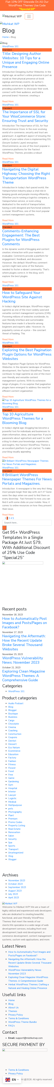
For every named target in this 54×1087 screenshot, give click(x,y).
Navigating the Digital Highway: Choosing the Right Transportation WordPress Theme (26, 176)
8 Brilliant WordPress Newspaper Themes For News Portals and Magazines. (27, 479)
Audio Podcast (15, 703)
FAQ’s (11, 1025)
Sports (11, 845)
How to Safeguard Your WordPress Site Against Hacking (22, 297)
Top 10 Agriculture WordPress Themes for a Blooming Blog (22, 418)
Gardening (13, 781)
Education (13, 754)
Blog (10, 706)
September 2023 (17, 887)
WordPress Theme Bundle (22, 1022)
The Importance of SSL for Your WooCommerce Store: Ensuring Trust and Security (25, 116)
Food (11, 771)
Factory (12, 757)
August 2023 (15, 890)
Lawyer (12, 795)
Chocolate (13, 723)
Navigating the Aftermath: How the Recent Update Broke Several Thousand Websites (24, 642)
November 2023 (16, 880)
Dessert (12, 744)
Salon (11, 835)
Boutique (13, 713)
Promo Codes (15, 822)
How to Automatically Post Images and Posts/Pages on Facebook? (24, 623)
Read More (8, 101)
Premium (12, 818)
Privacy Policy (15, 1014)
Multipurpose (15, 805)
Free (10, 774)
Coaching (12, 730)
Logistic (12, 798)
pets (10, 808)
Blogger (12, 710)
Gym (10, 784)
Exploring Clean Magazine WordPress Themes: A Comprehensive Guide (23, 675)
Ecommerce (14, 750)
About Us (13, 1007)
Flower (12, 767)
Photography (15, 811)
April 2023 (13, 897)
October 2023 (15, 883)
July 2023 (13, 894)
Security (12, 839)
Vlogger (12, 859)
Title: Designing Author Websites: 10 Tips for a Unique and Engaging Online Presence (25, 60)
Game (11, 778)
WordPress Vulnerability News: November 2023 (22, 660)
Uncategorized (15, 852)
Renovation (14, 832)
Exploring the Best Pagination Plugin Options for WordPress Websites (26, 354)
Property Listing (16, 825)
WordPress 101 (10, 46)
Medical (12, 801)
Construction (14, 734)
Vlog (10, 856)
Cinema (12, 727)
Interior (12, 791)
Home (5, 37)
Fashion (12, 761)
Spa (10, 842)
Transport (13, 849)
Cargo (11, 720)
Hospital (12, 788)
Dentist (12, 740)
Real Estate (14, 828)
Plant (11, 815)
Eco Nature (14, 747)
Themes (12, 1011)
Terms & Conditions (18, 1018)
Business (12, 716)
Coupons (12, 737)
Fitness (12, 764)
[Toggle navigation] (29, 16)
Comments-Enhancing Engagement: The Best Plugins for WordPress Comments (21, 237)
